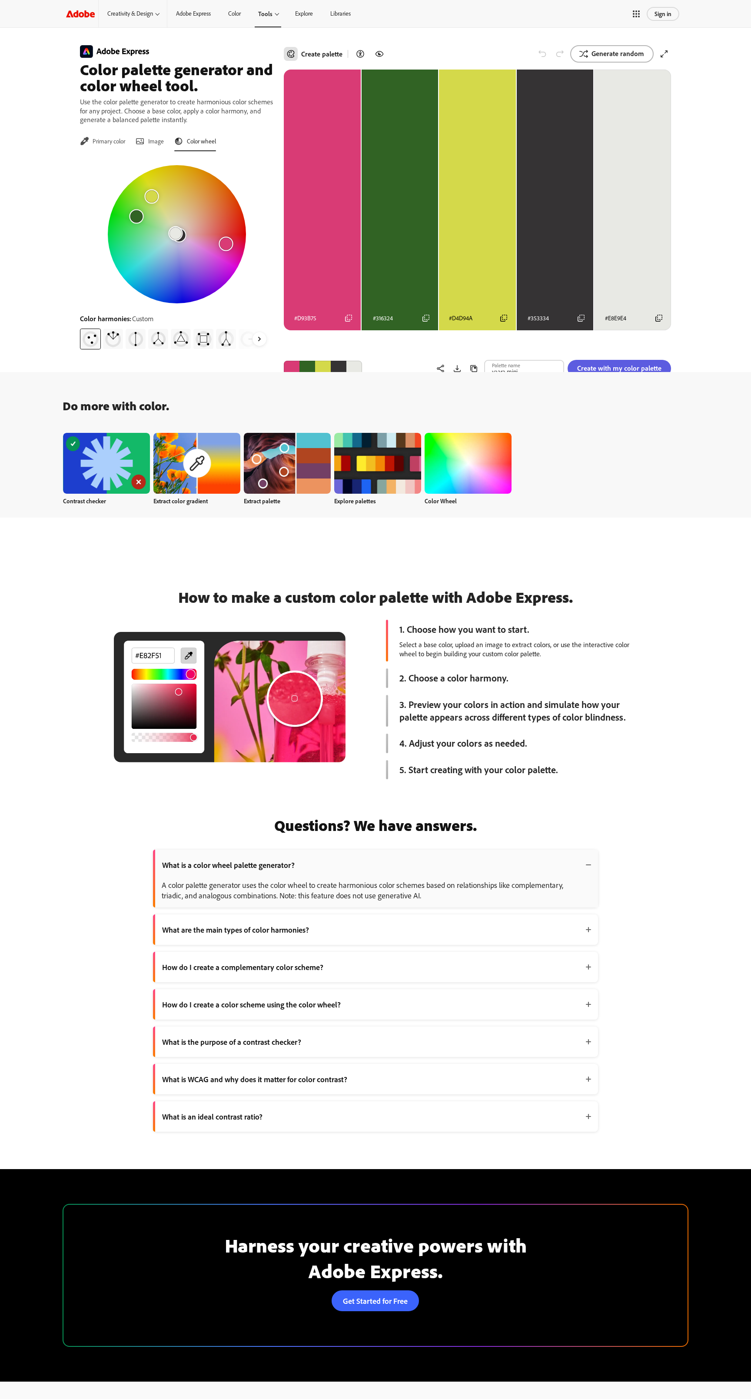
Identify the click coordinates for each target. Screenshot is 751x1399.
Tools (265, 13)
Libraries (340, 13)
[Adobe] (80, 13)
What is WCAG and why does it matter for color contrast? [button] (254, 1079)
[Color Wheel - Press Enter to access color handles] (177, 234)
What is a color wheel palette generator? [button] (228, 865)
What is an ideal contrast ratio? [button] (212, 1116)
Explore (304, 13)
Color (234, 13)
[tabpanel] (176, 253)
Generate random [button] (617, 53)
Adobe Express (193, 13)
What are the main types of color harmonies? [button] (235, 929)
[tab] (102, 141)
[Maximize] (664, 54)
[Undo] (542, 54)
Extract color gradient (180, 501)
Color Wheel (441, 501)
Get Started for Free (375, 1301)
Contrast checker (84, 501)
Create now (106, 463)
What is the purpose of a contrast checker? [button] (231, 1042)
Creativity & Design (130, 13)
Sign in (663, 13)
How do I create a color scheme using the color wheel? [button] (251, 1004)
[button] (636, 14)
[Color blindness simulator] (379, 54)
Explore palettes (355, 501)
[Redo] (560, 54)
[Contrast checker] (360, 54)
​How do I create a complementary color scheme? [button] (242, 967)
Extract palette (262, 501)
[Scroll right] (259, 339)
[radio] (90, 339)
